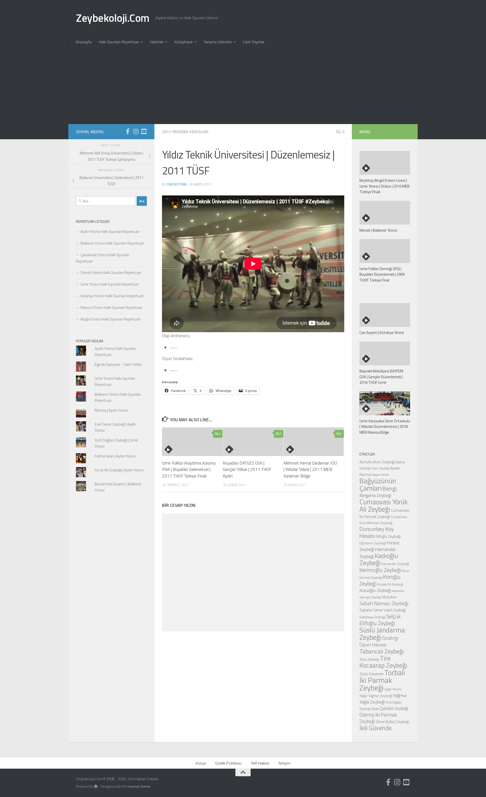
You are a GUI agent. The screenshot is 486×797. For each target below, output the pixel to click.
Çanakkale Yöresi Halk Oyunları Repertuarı (102, 258)
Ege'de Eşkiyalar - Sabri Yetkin (118, 364)
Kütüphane (184, 42)
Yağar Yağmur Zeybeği (375, 695)
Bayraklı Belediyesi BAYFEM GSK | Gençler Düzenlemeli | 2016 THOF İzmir (381, 376)
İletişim (284, 763)
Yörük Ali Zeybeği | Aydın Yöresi (119, 470)
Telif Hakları (260, 763)
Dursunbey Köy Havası (376, 532)
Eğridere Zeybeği (372, 543)
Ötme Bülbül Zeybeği (392, 722)
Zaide (375, 708)
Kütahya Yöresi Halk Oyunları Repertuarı (112, 296)
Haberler (157, 42)
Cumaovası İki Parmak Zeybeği (384, 513)
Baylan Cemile (381, 475)
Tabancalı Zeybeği (381, 651)
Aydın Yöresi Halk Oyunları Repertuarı (109, 231)
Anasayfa (84, 42)
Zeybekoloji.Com (113, 17)
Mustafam (389, 597)
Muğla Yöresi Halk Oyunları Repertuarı (110, 319)
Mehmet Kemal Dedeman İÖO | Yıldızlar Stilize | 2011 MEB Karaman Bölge (310, 469)
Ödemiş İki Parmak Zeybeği (378, 718)
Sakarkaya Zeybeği (372, 617)
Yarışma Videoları (218, 42)
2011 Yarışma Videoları (185, 132)
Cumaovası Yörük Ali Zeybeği (383, 505)
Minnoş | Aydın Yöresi (111, 410)
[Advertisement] (243, 86)
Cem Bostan (177, 184)
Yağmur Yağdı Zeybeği (383, 698)
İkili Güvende (375, 727)
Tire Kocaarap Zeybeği (383, 661)
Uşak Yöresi (393, 689)
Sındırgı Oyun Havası (379, 641)
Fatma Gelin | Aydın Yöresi (115, 456)
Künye (201, 763)
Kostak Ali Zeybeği (390, 584)
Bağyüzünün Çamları (377, 484)
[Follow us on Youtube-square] (144, 131)
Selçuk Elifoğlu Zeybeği (380, 619)
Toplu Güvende (371, 674)
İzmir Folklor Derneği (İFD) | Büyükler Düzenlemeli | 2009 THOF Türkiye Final (381, 274)
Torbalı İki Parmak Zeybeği (382, 680)
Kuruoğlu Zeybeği (375, 590)
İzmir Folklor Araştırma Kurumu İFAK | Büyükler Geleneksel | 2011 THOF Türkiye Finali (189, 469)
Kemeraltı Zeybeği (395, 563)
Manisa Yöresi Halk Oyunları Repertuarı (111, 307)
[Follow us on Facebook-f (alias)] (128, 131)
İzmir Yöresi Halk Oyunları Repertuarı (109, 284)
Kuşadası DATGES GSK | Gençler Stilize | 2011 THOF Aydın (247, 469)
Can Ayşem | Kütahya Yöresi (381, 332)
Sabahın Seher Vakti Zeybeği (382, 610)
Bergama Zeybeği (375, 495)
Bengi (389, 488)
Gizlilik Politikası (228, 763)
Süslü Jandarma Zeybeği (382, 634)
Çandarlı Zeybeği (394, 708)
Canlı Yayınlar (254, 42)
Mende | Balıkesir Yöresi (378, 230)
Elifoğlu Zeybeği (388, 536)
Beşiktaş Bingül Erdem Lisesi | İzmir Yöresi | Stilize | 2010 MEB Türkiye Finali (384, 186)
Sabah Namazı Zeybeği (384, 603)
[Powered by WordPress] (95, 786)
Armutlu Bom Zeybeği (377, 462)
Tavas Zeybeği (369, 659)
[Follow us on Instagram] (136, 131)
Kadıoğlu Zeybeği (378, 559)
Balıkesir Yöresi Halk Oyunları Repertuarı (112, 243)
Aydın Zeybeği (380, 468)
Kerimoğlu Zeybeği (380, 570)
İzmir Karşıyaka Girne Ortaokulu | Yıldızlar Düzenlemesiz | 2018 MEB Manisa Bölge (384, 426)
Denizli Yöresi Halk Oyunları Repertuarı (110, 272)
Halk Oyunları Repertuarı (119, 42)
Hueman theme (139, 786)
